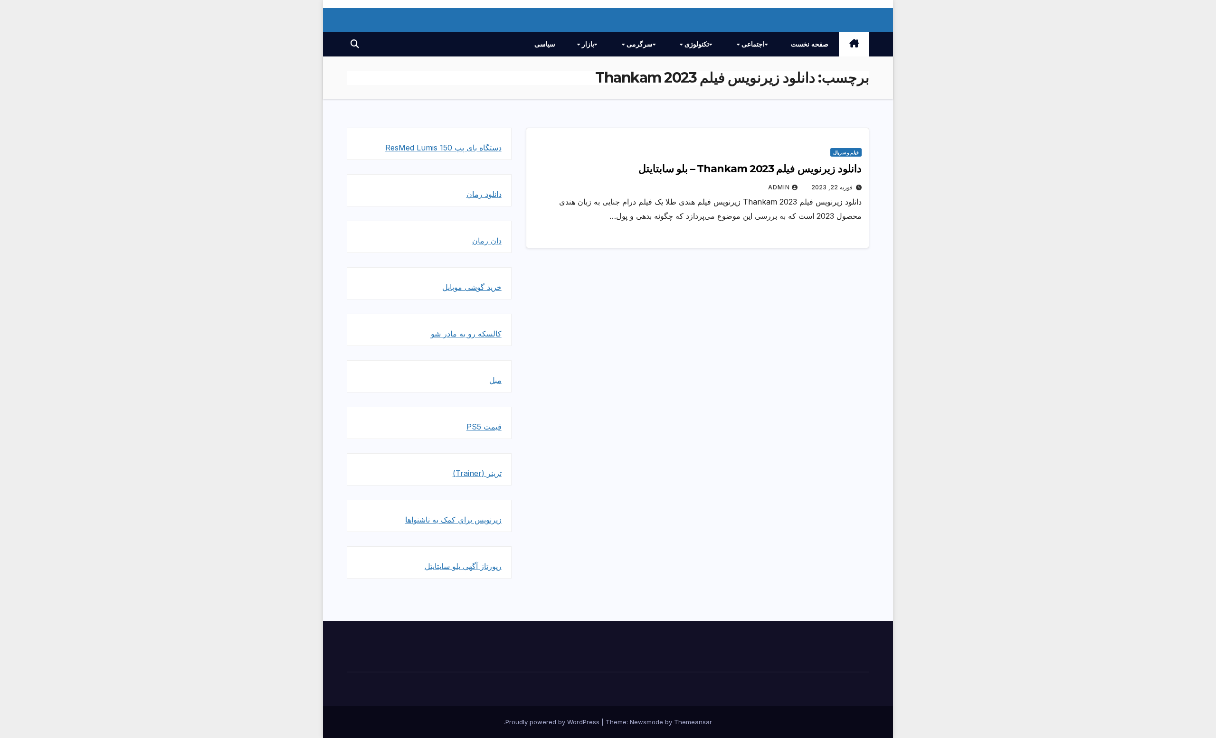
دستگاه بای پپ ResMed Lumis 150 (443, 147)
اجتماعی (752, 44)
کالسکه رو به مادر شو (466, 333)
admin (779, 187)
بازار (587, 44)
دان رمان (487, 240)
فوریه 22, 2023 (832, 187)
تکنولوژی (696, 44)
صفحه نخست (809, 44)
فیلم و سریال (846, 152)
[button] (355, 44)
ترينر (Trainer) (477, 473)
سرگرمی (639, 44)
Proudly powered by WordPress (553, 722)
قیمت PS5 (484, 426)
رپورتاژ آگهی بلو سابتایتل (463, 566)
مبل (495, 380)
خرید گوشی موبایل (472, 287)
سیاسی (544, 44)
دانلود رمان (484, 194)
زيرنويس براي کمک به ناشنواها (453, 519)
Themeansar (693, 722)
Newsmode (646, 722)
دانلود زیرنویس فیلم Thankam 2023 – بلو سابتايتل (750, 168)
